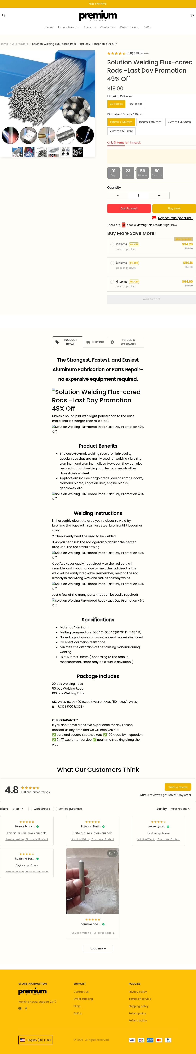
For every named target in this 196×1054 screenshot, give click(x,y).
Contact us (81, 992)
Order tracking (83, 999)
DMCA (78, 1013)
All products (20, 44)
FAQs (77, 1006)
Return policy (137, 1013)
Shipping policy (139, 1006)
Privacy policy (138, 992)
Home (4, 44)
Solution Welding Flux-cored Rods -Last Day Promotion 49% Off (27, 839)
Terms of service (140, 999)
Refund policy (138, 1020)
